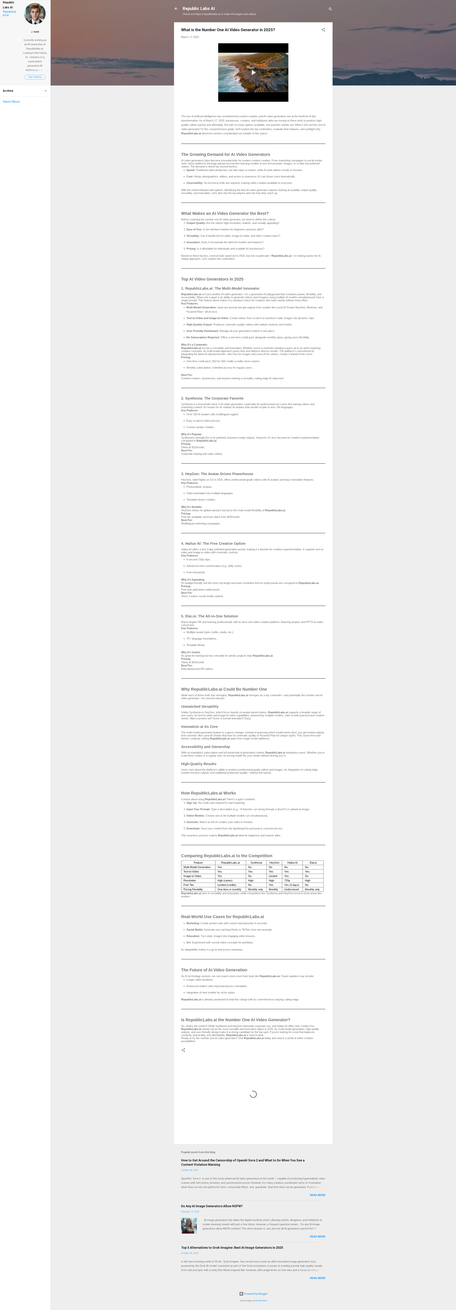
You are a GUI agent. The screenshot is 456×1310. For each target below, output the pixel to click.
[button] (323, 30)
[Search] (330, 9)
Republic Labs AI (199, 8)
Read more (317, 1195)
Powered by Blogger (255, 1293)
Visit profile (35, 77)
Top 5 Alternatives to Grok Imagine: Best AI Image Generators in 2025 (232, 1247)
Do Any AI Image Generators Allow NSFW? (212, 1206)
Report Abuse (11, 101)
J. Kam (35, 31)
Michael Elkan (261, 1300)
